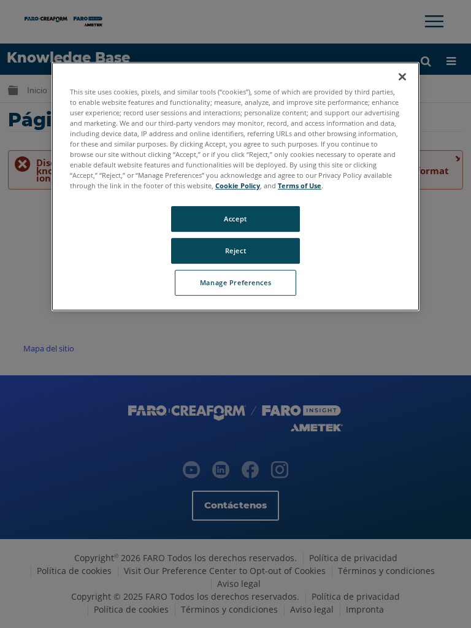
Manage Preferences (235, 282)
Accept (235, 218)
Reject (235, 250)
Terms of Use (299, 185)
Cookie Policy (237, 185)
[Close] (402, 76)
